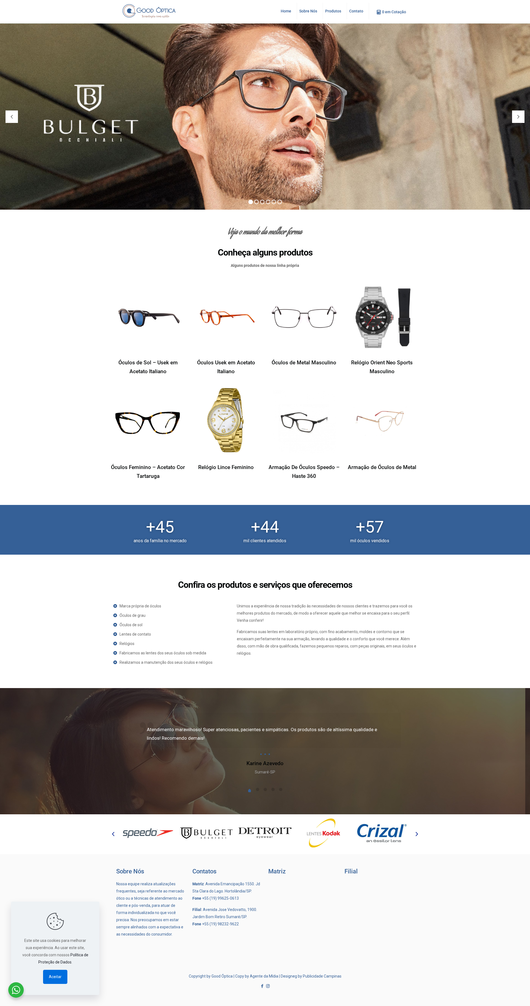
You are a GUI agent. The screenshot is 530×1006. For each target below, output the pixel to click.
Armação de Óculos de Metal (382, 467)
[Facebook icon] (262, 986)
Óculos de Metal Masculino (304, 362)
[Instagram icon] (268, 986)
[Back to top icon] (507, 996)
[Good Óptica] (149, 11)
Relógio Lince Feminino (226, 467)
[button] (113, 834)
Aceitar (55, 977)
